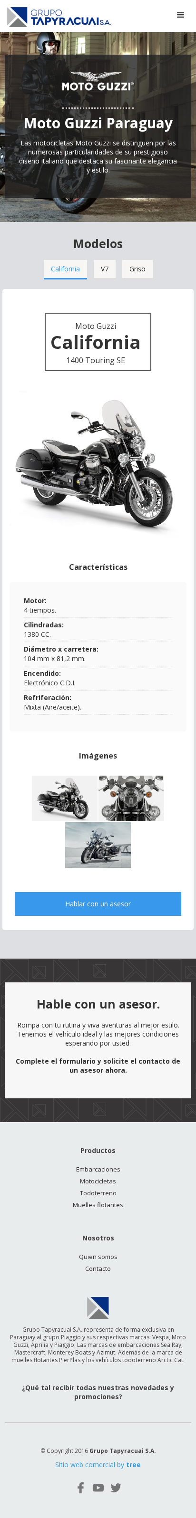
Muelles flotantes (98, 1205)
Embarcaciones (98, 1169)
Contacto (98, 1268)
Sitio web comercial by (98, 1464)
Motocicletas (98, 1181)
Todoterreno (98, 1193)
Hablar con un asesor (98, 903)
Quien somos (98, 1256)
